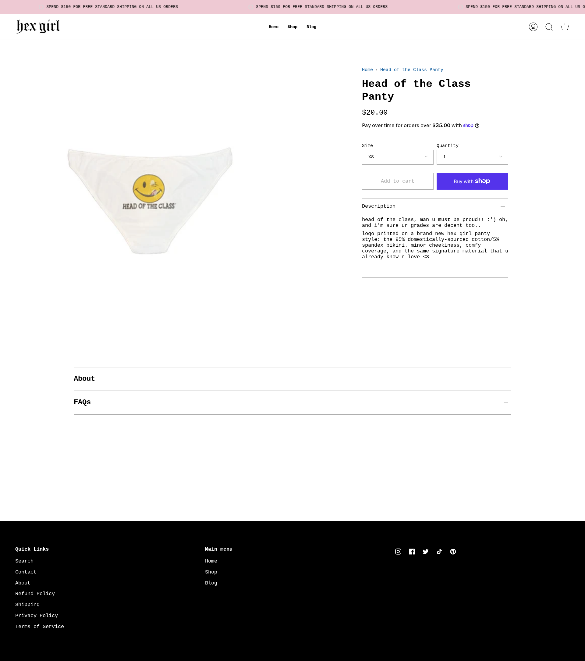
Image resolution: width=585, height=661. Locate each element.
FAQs (82, 402)
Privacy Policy (36, 616)
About (84, 379)
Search (24, 561)
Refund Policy (35, 594)
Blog (211, 583)
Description (378, 206)
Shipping (27, 605)
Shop (211, 572)
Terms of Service (39, 627)
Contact (26, 572)
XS (371, 157)
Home (367, 69)
